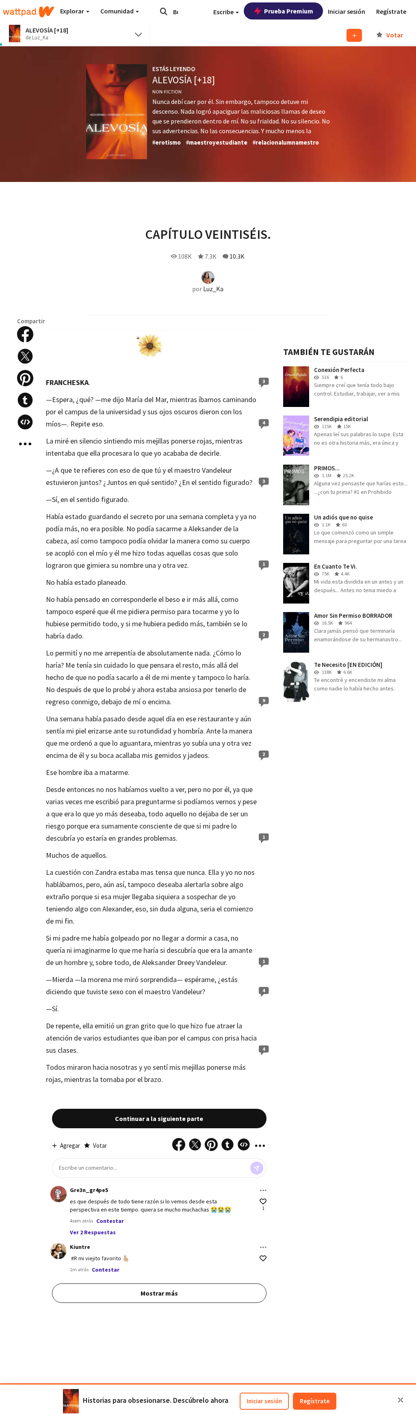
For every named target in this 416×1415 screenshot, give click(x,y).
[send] (256, 1168)
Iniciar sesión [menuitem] (346, 11)
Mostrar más (159, 1293)
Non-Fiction (167, 92)
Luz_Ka (213, 289)
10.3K (237, 256)
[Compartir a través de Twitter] (25, 356)
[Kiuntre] (58, 1251)
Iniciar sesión (264, 1401)
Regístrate (314, 1401)
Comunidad (117, 11)
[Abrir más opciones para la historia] (25, 444)
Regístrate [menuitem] (391, 11)
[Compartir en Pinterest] (25, 378)
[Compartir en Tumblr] (25, 400)
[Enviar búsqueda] (163, 11)
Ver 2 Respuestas (93, 1232)
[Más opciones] (263, 1190)
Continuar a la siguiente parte (159, 1118)
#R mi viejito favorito (96, 1258)
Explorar (72, 11)
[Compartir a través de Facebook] (25, 334)
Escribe (224, 12)
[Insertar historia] (25, 422)
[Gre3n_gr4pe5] (58, 1194)
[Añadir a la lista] (354, 35)
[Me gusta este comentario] (263, 1201)
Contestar (110, 1221)
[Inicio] (28, 12)
